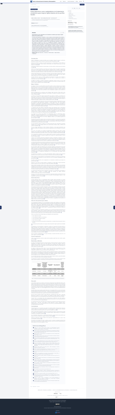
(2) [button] (61, 71)
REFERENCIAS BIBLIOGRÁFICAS (73, 18)
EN (63, 32)
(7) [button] (39, 125)
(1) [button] (58, 61)
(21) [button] (41, 318)
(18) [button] (42, 234)
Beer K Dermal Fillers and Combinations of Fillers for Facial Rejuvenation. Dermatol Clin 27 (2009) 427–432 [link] (48, 367)
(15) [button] (44, 198)
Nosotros (80, 1)
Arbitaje (77, 1)
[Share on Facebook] (76, 8)
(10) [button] (36, 152)
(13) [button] (44, 175)
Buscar (82, 4)
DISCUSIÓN (70, 16)
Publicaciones (34, 6)
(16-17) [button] (46, 231)
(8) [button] (64, 132)
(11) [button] (37, 160)
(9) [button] (31, 129)
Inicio (61, 1)
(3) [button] (44, 78)
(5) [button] (57, 99)
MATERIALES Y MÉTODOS (72, 15)
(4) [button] (48, 82)
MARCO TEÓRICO (71, 14)
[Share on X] (78, 8)
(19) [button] (35, 239)
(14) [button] (49, 185)
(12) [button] (56, 163)
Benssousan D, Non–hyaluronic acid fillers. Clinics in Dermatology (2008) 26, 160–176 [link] (48, 373)
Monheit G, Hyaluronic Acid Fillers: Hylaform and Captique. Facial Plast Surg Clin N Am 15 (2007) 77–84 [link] (48, 356)
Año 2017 (38, 6)
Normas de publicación (71, 1)
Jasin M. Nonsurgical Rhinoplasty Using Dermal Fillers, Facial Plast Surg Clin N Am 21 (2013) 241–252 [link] (48, 351)
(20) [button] (45, 313)
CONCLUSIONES (71, 17)
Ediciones (64, 1)
